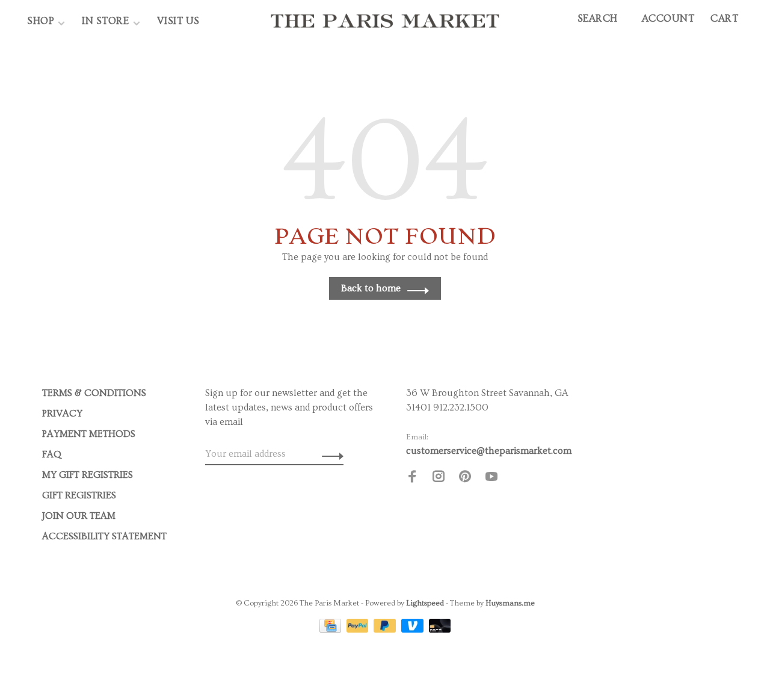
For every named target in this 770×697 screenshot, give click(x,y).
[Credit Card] (331, 629)
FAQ (51, 454)
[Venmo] (413, 629)
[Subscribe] (329, 454)
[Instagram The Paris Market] (439, 478)
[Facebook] (412, 478)
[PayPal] (358, 629)
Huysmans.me (510, 603)
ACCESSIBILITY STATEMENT (104, 536)
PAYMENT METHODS (88, 434)
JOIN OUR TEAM (79, 515)
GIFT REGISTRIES (79, 495)
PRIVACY (62, 413)
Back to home (371, 288)
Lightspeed (425, 603)
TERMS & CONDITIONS (94, 393)
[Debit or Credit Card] (440, 629)
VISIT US (178, 20)
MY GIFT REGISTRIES (87, 474)
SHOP (40, 20)
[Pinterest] (465, 478)
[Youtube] (491, 478)
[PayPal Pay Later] (386, 629)
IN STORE (107, 20)
